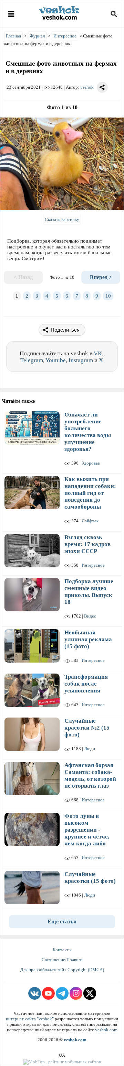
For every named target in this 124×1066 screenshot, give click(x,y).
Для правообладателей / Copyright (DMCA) (62, 969)
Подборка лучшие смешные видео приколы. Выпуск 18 (88, 591)
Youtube (55, 360)
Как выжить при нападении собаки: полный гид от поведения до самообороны (90, 493)
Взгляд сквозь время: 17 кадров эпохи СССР (87, 544)
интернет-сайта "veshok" (30, 1018)
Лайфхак (90, 520)
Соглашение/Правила (62, 959)
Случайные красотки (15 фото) (90, 877)
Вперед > (101, 277)
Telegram (31, 360)
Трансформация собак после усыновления (86, 684)
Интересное (93, 565)
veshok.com (106, 1029)
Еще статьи (62, 921)
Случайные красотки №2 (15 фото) (87, 728)
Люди (89, 748)
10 (108, 296)
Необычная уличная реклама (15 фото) (88, 639)
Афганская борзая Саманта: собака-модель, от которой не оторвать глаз (90, 775)
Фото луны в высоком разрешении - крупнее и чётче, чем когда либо (86, 830)
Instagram (81, 360)
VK (98, 353)
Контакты (62, 949)
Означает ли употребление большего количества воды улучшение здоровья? (87, 431)
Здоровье (91, 463)
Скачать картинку (62, 219)
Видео (90, 616)
